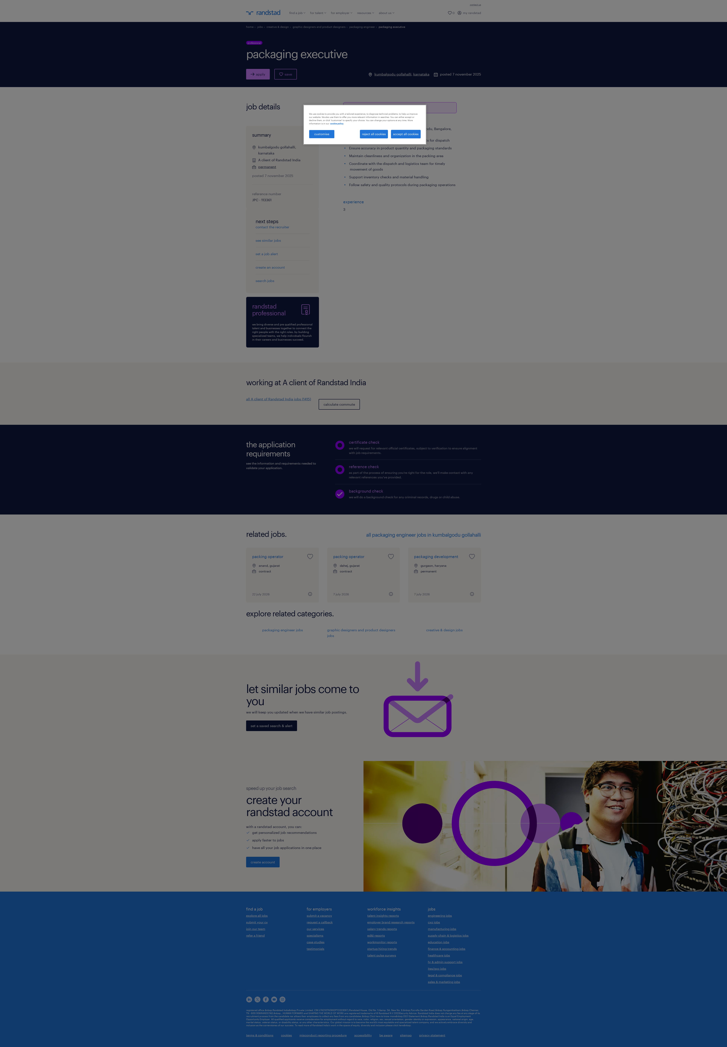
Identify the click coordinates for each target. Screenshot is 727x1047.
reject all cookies (374, 134)
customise (321, 134)
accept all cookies (406, 134)
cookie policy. (337, 123)
